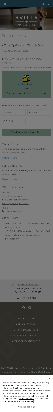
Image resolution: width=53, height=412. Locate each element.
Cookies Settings (26, 407)
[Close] (50, 379)
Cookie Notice (26, 401)
